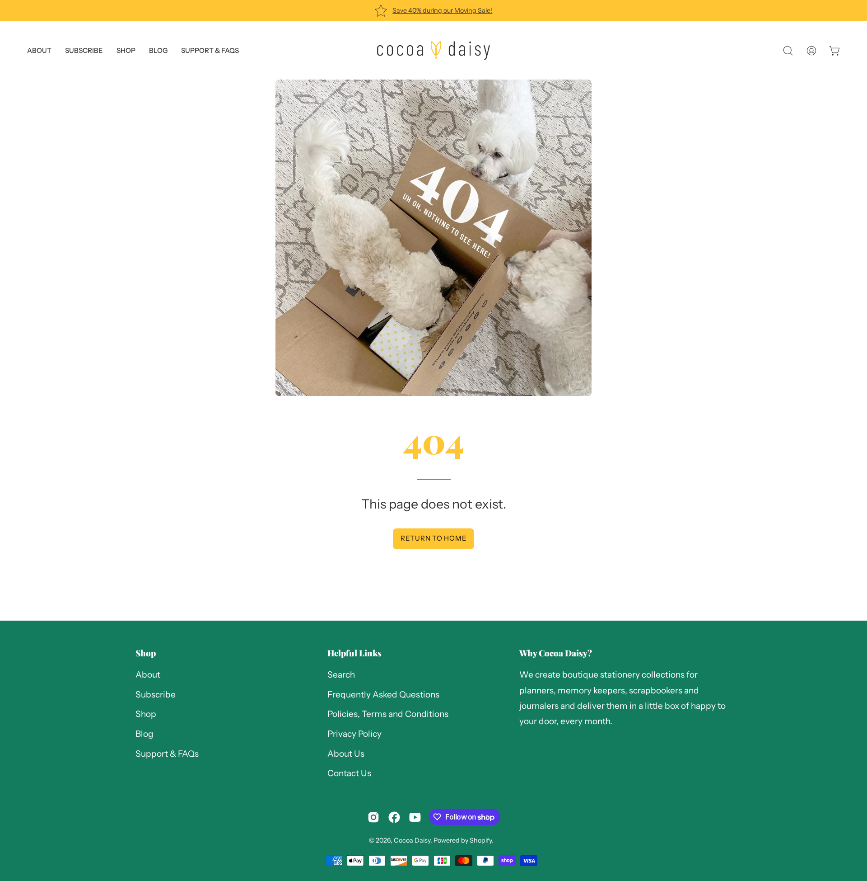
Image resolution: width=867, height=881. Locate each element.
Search (341, 674)
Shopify (481, 840)
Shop (145, 653)
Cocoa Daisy (412, 840)
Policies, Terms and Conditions (387, 714)
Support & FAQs (167, 754)
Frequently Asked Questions (383, 694)
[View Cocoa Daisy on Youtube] (415, 817)
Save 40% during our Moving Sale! (442, 10)
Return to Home (434, 538)
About (147, 674)
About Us (345, 754)
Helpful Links (354, 653)
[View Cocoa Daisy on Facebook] (394, 817)
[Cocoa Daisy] (433, 50)
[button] (210, 50)
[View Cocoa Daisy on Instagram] (373, 817)
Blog (144, 734)
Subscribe (155, 694)
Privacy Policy (354, 734)
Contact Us (349, 773)
